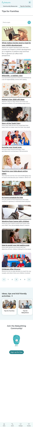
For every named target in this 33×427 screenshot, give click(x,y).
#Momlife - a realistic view (12, 75)
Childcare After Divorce (11, 269)
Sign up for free (16, 352)
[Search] (29, 22)
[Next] (29, 279)
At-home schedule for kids (12, 197)
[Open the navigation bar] (29, 2)
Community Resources (10, 6)
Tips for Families (25, 6)
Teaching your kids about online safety (15, 172)
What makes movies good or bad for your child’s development (16, 44)
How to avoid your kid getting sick (15, 245)
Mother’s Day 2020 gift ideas (13, 99)
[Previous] (4, 279)
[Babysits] (6, 2)
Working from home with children (15, 221)
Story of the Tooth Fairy (11, 123)
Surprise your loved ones (11, 147)
